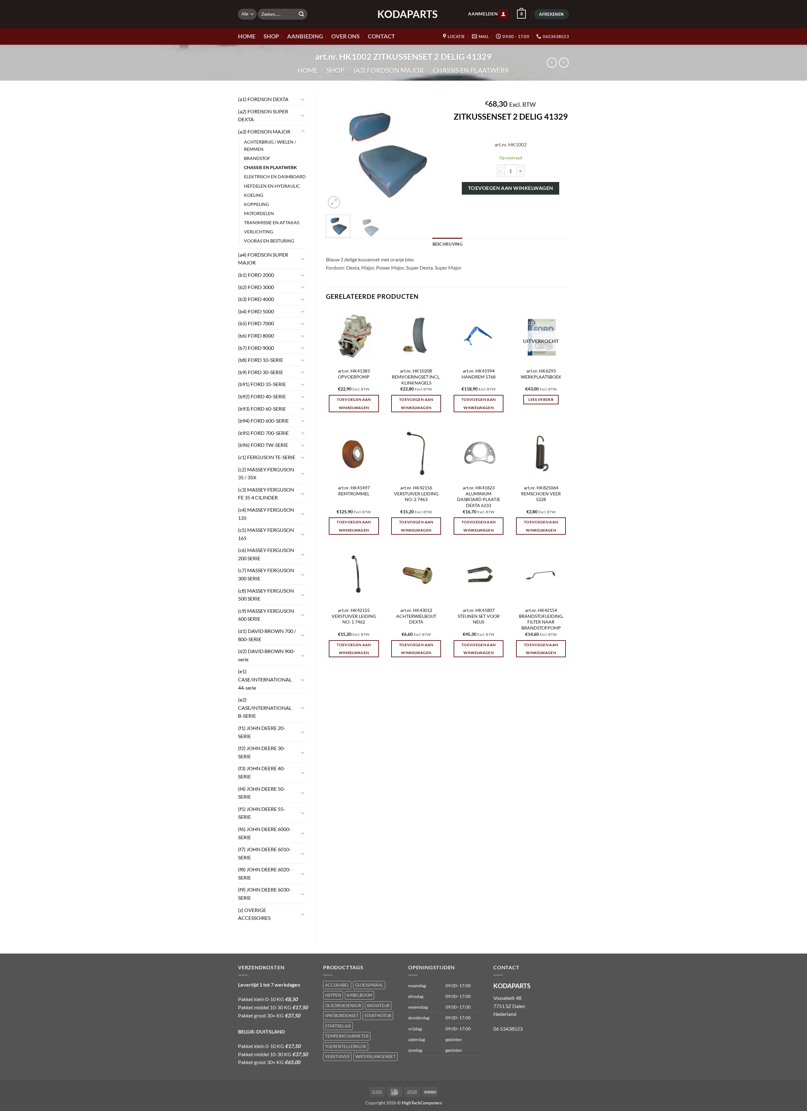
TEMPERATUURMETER (347, 1036)
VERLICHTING (258, 231)
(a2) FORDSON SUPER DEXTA (263, 115)
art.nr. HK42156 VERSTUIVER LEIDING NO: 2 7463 (416, 493)
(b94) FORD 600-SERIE (263, 421)
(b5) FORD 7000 (256, 323)
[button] (503, 14)
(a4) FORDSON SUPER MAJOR (263, 259)
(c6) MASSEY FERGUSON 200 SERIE (266, 554)
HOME (246, 36)
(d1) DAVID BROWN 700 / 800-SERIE (267, 635)
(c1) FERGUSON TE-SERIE (266, 457)
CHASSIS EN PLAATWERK (471, 70)
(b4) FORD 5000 (256, 311)
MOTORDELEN (259, 213)
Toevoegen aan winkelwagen (510, 188)
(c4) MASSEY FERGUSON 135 (266, 514)
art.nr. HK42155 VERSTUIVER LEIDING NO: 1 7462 (354, 615)
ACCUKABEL (337, 985)
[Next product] (552, 62)
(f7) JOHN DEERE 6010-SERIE (264, 853)
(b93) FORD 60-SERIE (262, 409)
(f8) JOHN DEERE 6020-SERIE (264, 873)
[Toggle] (303, 99)
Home (308, 70)
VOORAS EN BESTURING (269, 240)
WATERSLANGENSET (375, 1056)
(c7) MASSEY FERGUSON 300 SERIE (266, 574)
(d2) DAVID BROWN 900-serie (266, 655)
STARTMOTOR (377, 1015)
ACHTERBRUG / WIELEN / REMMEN (270, 145)
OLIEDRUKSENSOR (343, 1005)
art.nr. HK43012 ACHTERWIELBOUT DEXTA (416, 615)
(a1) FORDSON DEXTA (263, 99)
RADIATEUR (378, 1005)
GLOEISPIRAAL (369, 985)
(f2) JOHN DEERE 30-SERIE (261, 752)
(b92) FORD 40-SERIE (262, 396)
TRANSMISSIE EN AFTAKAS (271, 222)
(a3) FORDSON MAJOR (389, 70)
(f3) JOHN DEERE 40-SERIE (261, 772)
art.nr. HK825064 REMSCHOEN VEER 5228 (541, 493)
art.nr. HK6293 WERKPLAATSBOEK (541, 373)
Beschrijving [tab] (447, 244)
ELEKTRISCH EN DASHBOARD (275, 176)
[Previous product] (564, 62)
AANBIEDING (305, 36)
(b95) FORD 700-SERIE (263, 433)
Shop (336, 70)
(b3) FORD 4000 (256, 299)
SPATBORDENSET (342, 1015)
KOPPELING (256, 204)
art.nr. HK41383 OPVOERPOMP (354, 373)
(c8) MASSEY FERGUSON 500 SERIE (266, 595)
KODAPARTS (403, 14)
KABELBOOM (359, 995)
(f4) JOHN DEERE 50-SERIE (261, 793)
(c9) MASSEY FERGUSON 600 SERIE (266, 615)
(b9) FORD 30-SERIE (260, 372)
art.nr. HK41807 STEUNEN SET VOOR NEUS (479, 615)
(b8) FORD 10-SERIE (260, 360)
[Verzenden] (301, 14)
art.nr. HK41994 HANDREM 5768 (479, 373)
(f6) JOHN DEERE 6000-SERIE (264, 833)
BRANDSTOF (257, 158)
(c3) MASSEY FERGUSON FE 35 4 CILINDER (266, 494)
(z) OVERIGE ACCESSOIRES (254, 914)
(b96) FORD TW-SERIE (263, 445)
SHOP (271, 36)
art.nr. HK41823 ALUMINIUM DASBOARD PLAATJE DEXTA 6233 (478, 496)
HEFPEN (333, 995)
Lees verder (541, 399)
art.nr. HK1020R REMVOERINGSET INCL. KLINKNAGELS (416, 376)
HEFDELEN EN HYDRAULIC (272, 186)
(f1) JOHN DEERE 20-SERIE (261, 732)
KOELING (253, 195)
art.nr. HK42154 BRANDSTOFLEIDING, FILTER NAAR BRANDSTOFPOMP (541, 618)
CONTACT (381, 36)
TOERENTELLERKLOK (345, 1046)
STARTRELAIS (338, 1025)
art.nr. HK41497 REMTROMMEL (354, 490)
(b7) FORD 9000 (256, 348)
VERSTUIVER (337, 1056)
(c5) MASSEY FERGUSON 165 (266, 534)
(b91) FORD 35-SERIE (262, 384)
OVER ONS (345, 36)
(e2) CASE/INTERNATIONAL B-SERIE (265, 708)
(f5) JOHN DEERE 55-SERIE (261, 813)
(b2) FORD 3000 (256, 287)
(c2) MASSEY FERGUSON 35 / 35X (266, 473)
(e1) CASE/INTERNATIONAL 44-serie (265, 679)
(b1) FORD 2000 (256, 275)
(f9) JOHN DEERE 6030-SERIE (264, 893)
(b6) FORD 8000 (256, 336)
